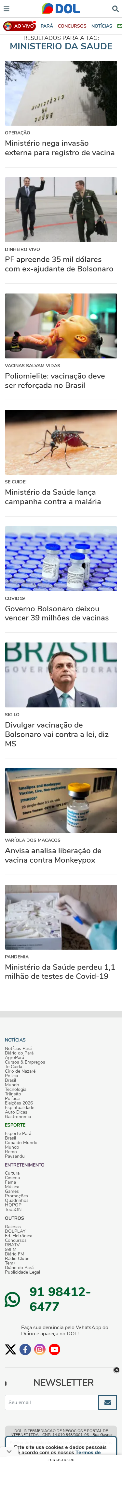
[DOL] (61, 8)
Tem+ (10, 1263)
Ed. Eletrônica (18, 1236)
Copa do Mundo (21, 1143)
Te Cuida (13, 1067)
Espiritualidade (19, 1107)
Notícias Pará (18, 1048)
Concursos (16, 1240)
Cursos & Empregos (25, 1062)
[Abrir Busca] (115, 8)
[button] (72, 26)
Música (12, 1187)
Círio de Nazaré (20, 1071)
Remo (11, 1152)
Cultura (12, 1173)
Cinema (12, 1178)
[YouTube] (54, 1349)
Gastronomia (18, 1117)
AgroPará (14, 1057)
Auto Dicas (16, 1112)
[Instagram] (40, 1349)
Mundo (12, 1085)
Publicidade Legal (22, 1272)
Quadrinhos (17, 1200)
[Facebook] (25, 1349)
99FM (11, 1249)
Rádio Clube (17, 1258)
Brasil (10, 1080)
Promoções (16, 1196)
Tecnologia (15, 1089)
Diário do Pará (19, 1053)
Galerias (13, 1227)
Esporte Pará (18, 1133)
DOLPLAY (15, 1231)
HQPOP (13, 1205)
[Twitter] (10, 1349)
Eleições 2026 (19, 1103)
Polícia (11, 1076)
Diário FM (14, 1254)
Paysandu (15, 1156)
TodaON (13, 1209)
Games (12, 1191)
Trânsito (13, 1094)
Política (12, 1098)
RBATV (12, 1245)
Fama (10, 1182)
